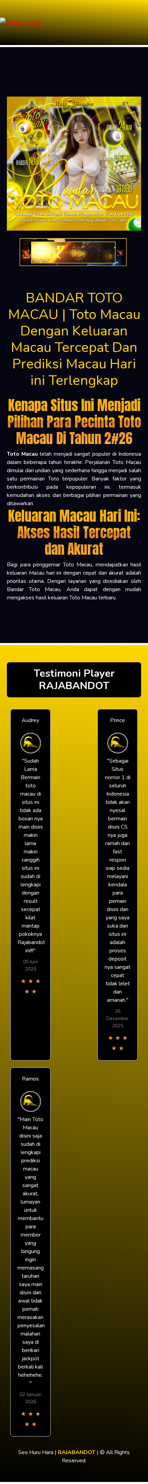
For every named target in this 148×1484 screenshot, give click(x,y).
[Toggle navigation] (141, 22)
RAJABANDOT (76, 1452)
